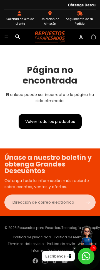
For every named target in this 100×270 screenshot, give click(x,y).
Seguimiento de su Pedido (79, 21)
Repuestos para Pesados (39, 227)
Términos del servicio (26, 243)
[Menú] (6, 37)
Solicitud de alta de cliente (20, 21)
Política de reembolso (72, 237)
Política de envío (61, 243)
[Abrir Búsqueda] (17, 36)
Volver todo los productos (50, 121)
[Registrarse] (87, 202)
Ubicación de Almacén (50, 21)
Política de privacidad (32, 237)
